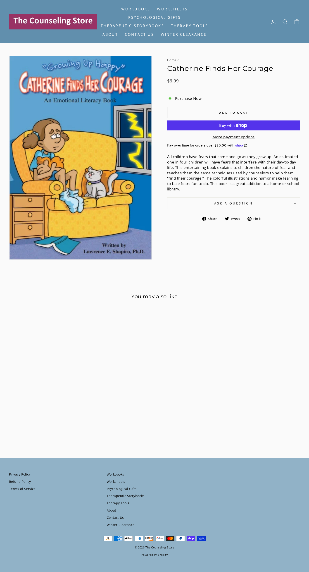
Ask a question (233, 203)
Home (171, 60)
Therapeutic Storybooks (132, 25)
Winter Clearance (184, 34)
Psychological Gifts (154, 17)
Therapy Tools (189, 25)
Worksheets (172, 9)
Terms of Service (22, 489)
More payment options (233, 136)
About (110, 34)
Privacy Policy (20, 474)
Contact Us (139, 34)
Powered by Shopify (154, 555)
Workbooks (135, 9)
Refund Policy (20, 481)
